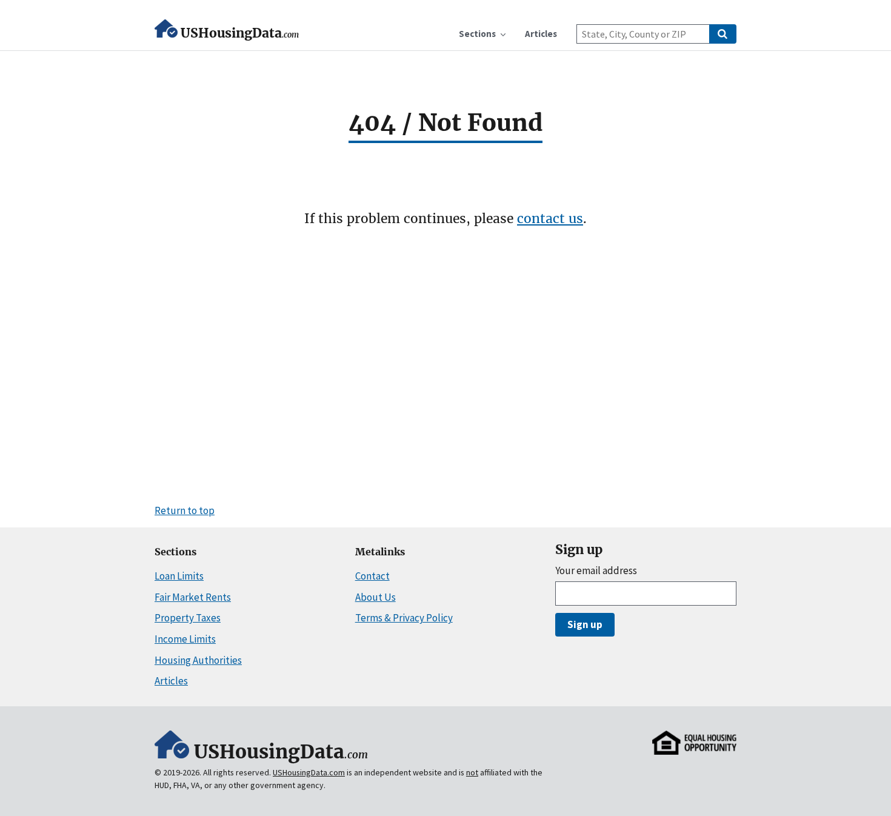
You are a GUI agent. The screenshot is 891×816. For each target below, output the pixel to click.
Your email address (596, 571)
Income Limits (185, 639)
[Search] (722, 34)
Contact (372, 576)
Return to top (185, 510)
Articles (171, 680)
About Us (375, 597)
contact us (550, 218)
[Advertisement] (445, 364)
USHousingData (240, 33)
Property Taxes (188, 617)
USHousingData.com (309, 772)
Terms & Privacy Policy (404, 617)
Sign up (584, 624)
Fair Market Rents (193, 597)
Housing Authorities (198, 660)
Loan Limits (179, 576)
